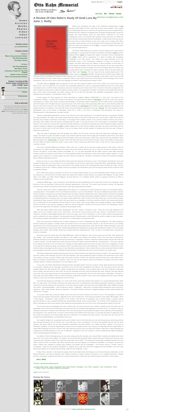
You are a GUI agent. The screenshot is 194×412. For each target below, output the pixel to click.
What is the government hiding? (16, 56)
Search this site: (97, 2)
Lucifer (101, 367)
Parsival (43, 368)
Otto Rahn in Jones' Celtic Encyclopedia (114, 395)
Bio (105, 14)
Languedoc (96, 367)
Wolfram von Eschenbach (62, 368)
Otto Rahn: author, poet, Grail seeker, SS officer (71, 395)
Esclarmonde (58, 367)
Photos (111, 14)
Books (118, 14)
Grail (63, 367)
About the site (80, 409)
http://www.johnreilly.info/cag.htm (49, 363)
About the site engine (90, 409)
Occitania (38, 368)
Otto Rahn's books (20, 60)
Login (35, 372)
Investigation (79, 367)
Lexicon (21, 37)
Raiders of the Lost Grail (48, 381)
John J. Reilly (88, 367)
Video (23, 32)
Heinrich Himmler (71, 367)
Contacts (74, 409)
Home (23, 20)
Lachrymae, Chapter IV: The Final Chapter (115, 382)
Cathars (51, 367)
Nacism (115, 367)
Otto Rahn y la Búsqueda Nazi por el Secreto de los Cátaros (49, 396)
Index (23, 35)
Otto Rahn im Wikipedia (92, 381)
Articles (46, 367)
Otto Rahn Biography (69, 381)
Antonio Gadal (39, 367)
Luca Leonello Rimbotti (21, 46)
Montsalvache (108, 367)
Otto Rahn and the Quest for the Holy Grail (93, 395)
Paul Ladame (50, 368)
